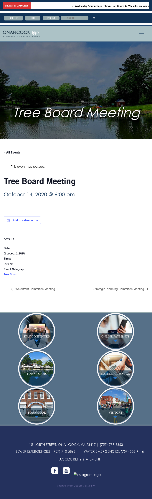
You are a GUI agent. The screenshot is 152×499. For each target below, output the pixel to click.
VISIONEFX (89, 485)
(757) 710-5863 (63, 451)
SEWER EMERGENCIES (33, 451)
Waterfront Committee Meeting (35, 289)
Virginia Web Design (69, 485)
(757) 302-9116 (132, 451)
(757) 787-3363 (111, 444)
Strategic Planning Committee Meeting (119, 289)
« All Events (12, 152)
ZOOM (51, 18)
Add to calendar (23, 220)
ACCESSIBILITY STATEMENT (79, 459)
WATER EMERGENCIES (101, 451)
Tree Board (10, 274)
